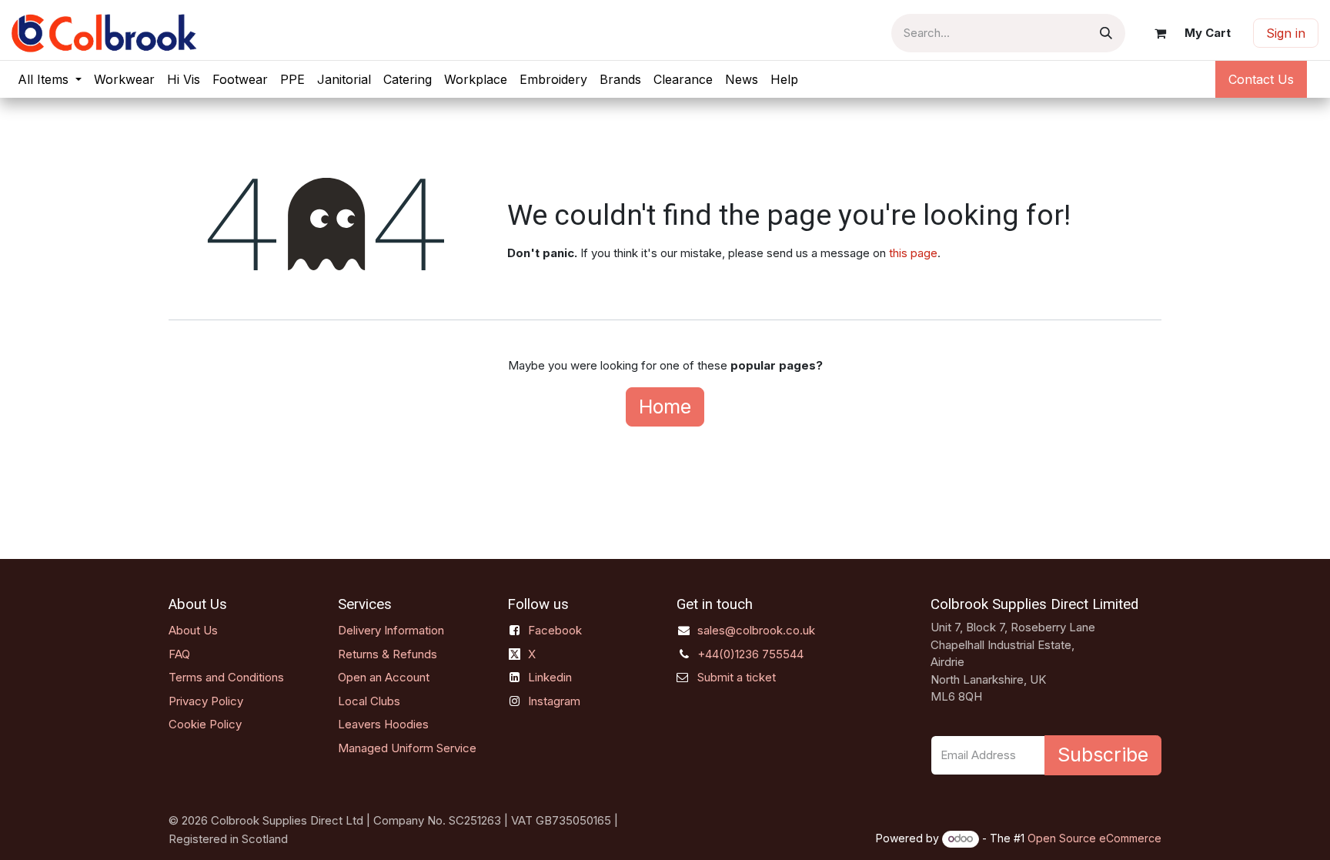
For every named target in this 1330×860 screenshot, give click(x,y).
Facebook (555, 630)
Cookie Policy (205, 724)
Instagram (554, 701)
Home (665, 406)
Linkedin (550, 677)
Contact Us (1261, 79)
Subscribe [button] (1103, 754)
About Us (193, 630)
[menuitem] (50, 79)
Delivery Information (391, 630)
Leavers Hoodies (383, 724)
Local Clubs (369, 701)
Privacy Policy (206, 701)
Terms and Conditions (226, 677)
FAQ (179, 654)
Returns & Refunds (387, 654)
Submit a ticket (736, 677)
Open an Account (383, 677)
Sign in (1285, 33)
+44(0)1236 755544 (750, 654)
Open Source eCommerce (1094, 838)
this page (913, 253)
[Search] (1106, 33)
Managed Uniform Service (407, 748)
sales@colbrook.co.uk (756, 630)
